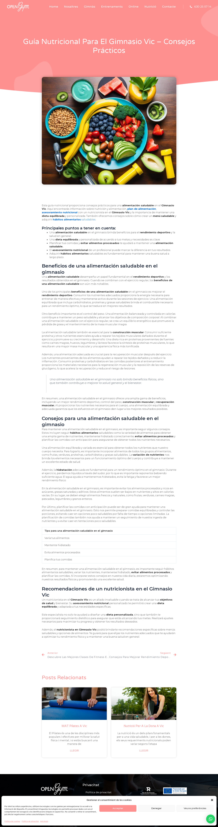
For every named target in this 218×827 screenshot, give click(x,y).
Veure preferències (195, 808)
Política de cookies (12, 821)
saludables (74, 219)
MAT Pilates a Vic (74, 726)
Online (134, 6)
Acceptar (118, 808)
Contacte (169, 6)
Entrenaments (112, 6)
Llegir (74, 750)
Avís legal (44, 821)
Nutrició (150, 6)
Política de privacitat (30, 821)
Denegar (156, 808)
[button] (212, 800)
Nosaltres (71, 6)
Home (53, 6)
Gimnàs (89, 6)
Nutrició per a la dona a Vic (144, 726)
